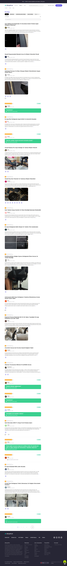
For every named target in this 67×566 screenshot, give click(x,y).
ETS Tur (35, 552)
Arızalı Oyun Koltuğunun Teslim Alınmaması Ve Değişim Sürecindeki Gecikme (22, 484)
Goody (25, 553)
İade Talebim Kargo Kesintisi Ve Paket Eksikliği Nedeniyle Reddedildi (23, 210)
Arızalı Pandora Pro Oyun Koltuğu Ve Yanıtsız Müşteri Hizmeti (21, 147)
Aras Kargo (36, 549)
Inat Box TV (46, 550)
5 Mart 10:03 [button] (9, 469)
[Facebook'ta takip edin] (59, 537)
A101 (25, 545)
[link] (6, 98)
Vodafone (35, 553)
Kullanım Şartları (26, 561)
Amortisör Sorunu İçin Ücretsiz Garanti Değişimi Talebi (19, 347)
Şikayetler (16, 5)
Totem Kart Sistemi (47, 545)
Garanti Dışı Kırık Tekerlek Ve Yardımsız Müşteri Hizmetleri (20, 178)
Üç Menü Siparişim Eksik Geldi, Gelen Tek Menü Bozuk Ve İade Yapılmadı (14, 545)
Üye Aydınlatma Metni (8, 561)
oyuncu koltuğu (30, 14)
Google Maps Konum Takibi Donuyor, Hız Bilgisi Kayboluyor (13, 549)
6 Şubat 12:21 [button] (9, 517)
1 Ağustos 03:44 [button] (9, 122)
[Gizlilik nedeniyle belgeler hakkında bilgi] (6, 49)
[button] (9, 69)
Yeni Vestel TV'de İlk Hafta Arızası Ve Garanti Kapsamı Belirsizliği (14, 551)
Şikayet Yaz (59, 5)
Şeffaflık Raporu (33, 537)
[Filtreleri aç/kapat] (40, 16)
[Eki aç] (10, 40)
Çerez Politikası (14, 563)
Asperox (45, 549)
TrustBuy (52, 563)
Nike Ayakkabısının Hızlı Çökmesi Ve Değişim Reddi (12, 550)
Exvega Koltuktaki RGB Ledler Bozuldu (15, 466)
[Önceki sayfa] (12, 527)
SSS (39, 537)
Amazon (35, 554)
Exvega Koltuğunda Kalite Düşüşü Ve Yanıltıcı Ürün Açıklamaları (21, 227)
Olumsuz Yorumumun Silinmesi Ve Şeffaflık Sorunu (18, 364)
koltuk (7, 14)
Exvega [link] (7, 12)
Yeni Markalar (27, 557)
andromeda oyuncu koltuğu (20, 14)
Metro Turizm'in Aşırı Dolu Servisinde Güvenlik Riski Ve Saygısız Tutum (14, 553)
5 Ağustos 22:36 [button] (9, 75)
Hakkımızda (7, 537)
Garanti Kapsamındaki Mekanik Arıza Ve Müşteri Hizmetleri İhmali (22, 54)
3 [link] (21, 527)
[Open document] (6, 96)
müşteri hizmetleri (38, 14)
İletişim (43, 537)
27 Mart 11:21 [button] (9, 410)
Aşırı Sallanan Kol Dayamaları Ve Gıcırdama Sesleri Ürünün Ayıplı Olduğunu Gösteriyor (21, 24)
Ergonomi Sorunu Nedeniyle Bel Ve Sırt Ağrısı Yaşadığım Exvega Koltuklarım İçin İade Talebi (22, 317)
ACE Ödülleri (20, 537)
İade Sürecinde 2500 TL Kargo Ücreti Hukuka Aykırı (18, 422)
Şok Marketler (27, 550)
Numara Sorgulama (37, 551)
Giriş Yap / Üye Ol (51, 5)
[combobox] (36, 5)
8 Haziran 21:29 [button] (9, 301)
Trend (20, 5)
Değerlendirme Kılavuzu (22, 563)
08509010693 (46, 544)
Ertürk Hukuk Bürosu (47, 553)
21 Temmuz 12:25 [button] (9, 137)
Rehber (26, 537)
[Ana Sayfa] (9, 5)
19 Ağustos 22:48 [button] (9, 57)
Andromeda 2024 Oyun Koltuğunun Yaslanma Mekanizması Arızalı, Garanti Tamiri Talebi (22, 297)
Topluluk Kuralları (7, 563)
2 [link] (19, 527)
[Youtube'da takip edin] (56, 537)
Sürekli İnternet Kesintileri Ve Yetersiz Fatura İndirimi (12, 544)
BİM (25, 554)
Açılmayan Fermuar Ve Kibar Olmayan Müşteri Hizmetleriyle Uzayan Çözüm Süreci (22, 71)
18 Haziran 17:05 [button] (9, 260)
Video (25, 5)
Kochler (26, 549)
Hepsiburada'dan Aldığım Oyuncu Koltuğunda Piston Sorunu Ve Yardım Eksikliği (21, 257)
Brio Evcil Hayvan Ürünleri (28, 544)
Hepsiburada (36, 545)
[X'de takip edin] (54, 537)
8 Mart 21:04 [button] (9, 458)
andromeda (12, 14)
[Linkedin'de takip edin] (61, 537)
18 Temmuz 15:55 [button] (9, 150)
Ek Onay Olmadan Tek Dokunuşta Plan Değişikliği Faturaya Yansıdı (14, 552)
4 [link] (23, 527)
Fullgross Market (27, 552)
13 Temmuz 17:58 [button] (9, 213)
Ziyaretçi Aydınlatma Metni (18, 561)
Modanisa (35, 544)
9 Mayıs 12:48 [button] (9, 383)
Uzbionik (45, 551)
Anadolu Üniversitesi (47, 552)
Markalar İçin (13, 537)
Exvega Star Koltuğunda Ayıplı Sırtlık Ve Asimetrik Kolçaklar (20, 119)
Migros (25, 551)
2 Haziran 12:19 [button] (9, 321)
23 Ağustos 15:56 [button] (9, 28)
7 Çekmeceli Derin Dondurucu (58, 544)
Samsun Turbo (46, 554)
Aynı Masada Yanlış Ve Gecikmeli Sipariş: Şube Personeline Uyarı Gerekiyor (14, 554)
